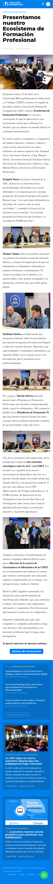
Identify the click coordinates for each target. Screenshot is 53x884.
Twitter (22, 874)
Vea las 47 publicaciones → (18, 714)
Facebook (12, 874)
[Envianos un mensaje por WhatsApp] (44, 875)
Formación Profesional (15, 12)
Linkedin (30, 874)
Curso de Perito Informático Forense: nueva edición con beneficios (25, 701)
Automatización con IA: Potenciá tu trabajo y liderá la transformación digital (26, 672)
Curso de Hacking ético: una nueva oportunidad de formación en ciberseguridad (23, 687)
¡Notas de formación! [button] (26, 651)
